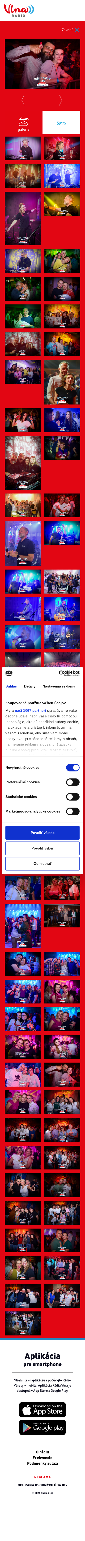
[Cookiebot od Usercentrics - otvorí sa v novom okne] (60, 673)
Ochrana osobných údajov (43, 1485)
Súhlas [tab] (11, 686)
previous (23, 99)
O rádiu (42, 1451)
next (61, 99)
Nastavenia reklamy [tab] (58, 686)
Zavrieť (67, 29)
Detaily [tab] (30, 686)
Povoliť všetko (43, 833)
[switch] (73, 782)
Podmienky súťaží (42, 1463)
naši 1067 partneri (30, 710)
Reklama (42, 1477)
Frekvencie (42, 1457)
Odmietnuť (42, 864)
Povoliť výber (42, 848)
